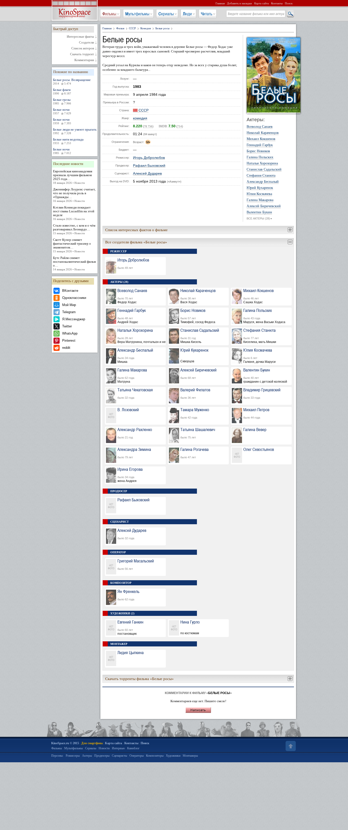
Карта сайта (261, 3)
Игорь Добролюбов (149, 158)
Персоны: (57, 755)
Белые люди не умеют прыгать (75, 131)
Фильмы (109, 14)
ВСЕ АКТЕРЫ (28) (259, 218)
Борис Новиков (258, 151)
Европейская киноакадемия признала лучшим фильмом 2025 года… (72, 176)
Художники (173, 755)
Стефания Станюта (261, 175)
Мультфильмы (137, 14)
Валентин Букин (259, 212)
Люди (187, 14)
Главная (220, 3)
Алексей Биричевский (264, 206)
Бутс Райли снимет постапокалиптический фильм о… (74, 263)
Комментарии (84, 60)
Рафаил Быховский (149, 166)
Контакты (277, 3)
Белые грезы (62, 101)
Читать (206, 14)
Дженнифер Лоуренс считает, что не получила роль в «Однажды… (74, 194)
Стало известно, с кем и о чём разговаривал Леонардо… (74, 229)
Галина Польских (260, 157)
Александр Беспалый (263, 182)
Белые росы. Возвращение (72, 81)
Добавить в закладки (239, 3)
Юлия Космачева (259, 194)
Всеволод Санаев (260, 127)
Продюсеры (102, 755)
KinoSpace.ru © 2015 (65, 743)
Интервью (118, 748)
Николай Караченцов (263, 133)
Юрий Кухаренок (260, 188)
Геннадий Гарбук (260, 145)
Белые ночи (62, 111)
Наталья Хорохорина (262, 163)
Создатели (86, 42)
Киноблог (133, 748)
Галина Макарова (260, 200)
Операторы (136, 755)
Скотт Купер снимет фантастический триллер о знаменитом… (72, 245)
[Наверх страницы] (290, 746)
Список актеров (82, 48)
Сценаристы (119, 755)
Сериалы (166, 14)
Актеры (87, 755)
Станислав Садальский (264, 169)
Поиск (288, 3)
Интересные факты (80, 36)
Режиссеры (73, 755)
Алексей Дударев (147, 173)
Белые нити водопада (68, 141)
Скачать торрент (82, 54)
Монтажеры (190, 755)
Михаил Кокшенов (261, 139)
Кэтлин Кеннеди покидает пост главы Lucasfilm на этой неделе (73, 212)
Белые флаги (62, 91)
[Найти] (290, 14)
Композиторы (155, 755)
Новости (104, 748)
